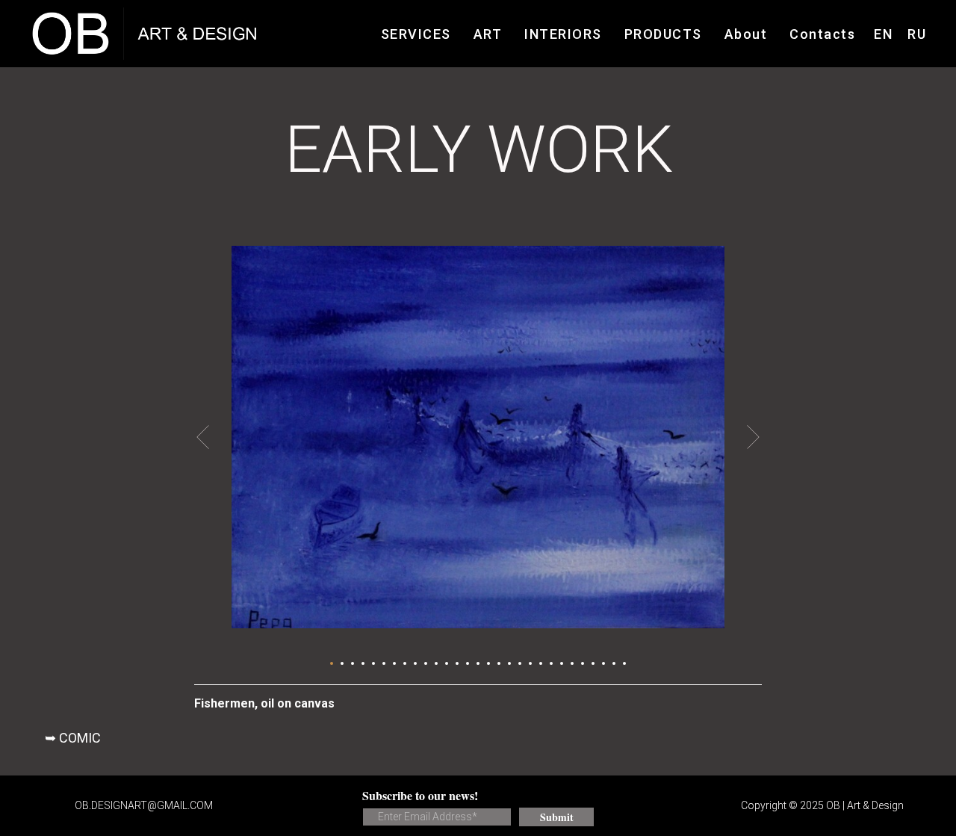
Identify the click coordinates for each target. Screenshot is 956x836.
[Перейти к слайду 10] (425, 663)
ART (488, 34)
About (746, 34)
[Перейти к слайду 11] (436, 663)
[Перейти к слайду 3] (352, 663)
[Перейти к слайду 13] (457, 663)
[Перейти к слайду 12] (446, 663)
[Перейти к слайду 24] (572, 663)
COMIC (80, 738)
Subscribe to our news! (420, 795)
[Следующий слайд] (753, 437)
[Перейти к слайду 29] (624, 663)
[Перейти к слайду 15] (478, 663)
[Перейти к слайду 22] (551, 663)
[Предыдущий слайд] (202, 437)
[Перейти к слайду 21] (540, 663)
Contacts (822, 34)
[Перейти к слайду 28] (613, 663)
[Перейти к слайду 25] (582, 663)
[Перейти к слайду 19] (519, 663)
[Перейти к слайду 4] (362, 663)
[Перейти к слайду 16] (488, 663)
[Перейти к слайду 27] (603, 663)
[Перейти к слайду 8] (404, 663)
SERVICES (416, 34)
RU (916, 34)
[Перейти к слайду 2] (342, 663)
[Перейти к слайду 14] (467, 663)
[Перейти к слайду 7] (394, 663)
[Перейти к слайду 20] (530, 663)
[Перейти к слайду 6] (383, 663)
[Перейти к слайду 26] (593, 663)
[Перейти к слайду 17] (498, 663)
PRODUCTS (663, 34)
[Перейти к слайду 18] (509, 663)
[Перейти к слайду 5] (373, 663)
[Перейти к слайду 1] (331, 663)
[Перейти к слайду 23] (561, 663)
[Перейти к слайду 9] (415, 663)
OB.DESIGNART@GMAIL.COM (144, 805)
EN (883, 34)
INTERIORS (563, 34)
